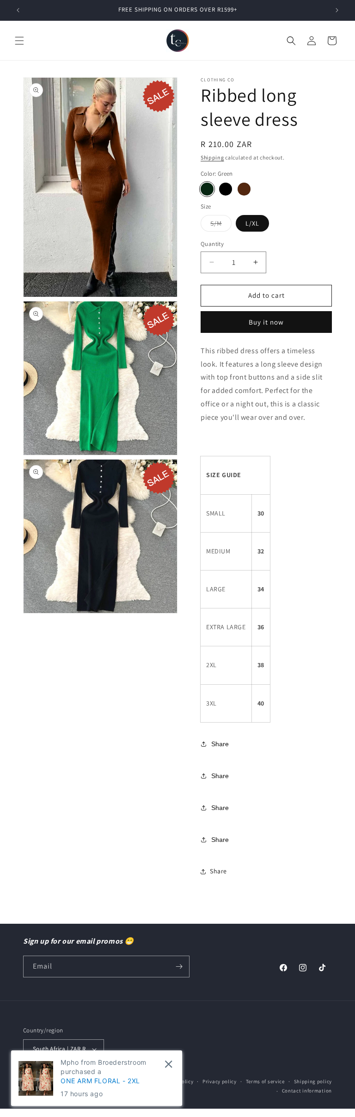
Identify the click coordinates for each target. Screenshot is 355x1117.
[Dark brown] (244, 189)
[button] (19, 41)
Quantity (212, 244)
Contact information (307, 1090)
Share (220, 744)
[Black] (225, 189)
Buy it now (266, 322)
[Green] (207, 189)
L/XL (252, 223)
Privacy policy (219, 1081)
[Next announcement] (337, 10)
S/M (221, 225)
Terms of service (265, 1081)
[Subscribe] (179, 966)
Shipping (212, 157)
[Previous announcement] (18, 10)
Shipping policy (313, 1081)
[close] (168, 1064)
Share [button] (218, 871)
